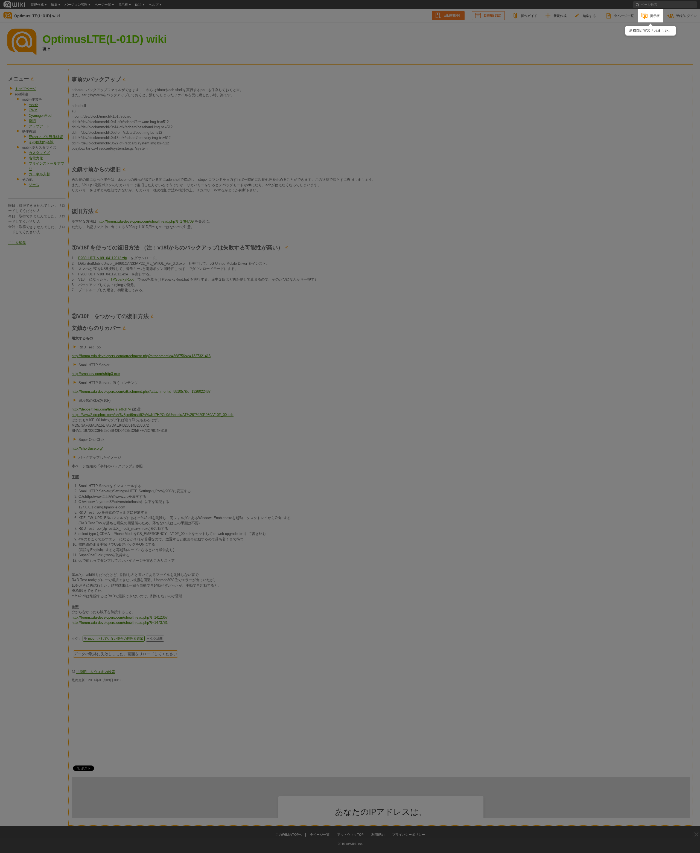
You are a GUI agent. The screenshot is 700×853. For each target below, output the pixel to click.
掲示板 (655, 16)
